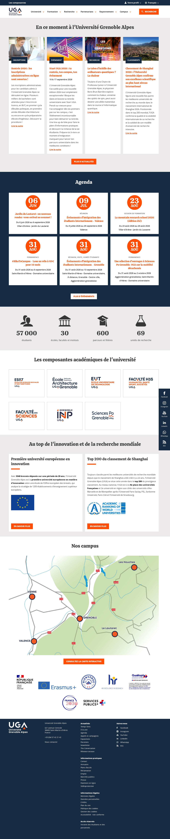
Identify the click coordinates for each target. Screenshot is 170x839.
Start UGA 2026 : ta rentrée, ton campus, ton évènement (63, 72)
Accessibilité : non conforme (92, 814)
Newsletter (85, 745)
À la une (84, 730)
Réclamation (86, 770)
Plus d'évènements (83, 296)
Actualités (85, 723)
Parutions (85, 742)
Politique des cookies (89, 808)
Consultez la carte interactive (83, 661)
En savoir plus (22, 526)
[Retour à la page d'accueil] (15, 12)
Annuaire (84, 764)
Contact (84, 761)
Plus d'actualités (84, 161)
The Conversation (88, 748)
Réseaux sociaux (87, 751)
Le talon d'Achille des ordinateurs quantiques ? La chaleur (101, 72)
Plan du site (85, 805)
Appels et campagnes (90, 736)
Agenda (84, 733)
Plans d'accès (86, 767)
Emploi (83, 774)
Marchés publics (87, 777)
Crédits (84, 802)
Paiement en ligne (88, 783)
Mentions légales (88, 796)
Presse (83, 780)
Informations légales (90, 793)
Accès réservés (87, 821)
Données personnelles (90, 799)
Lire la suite (17, 126)
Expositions (85, 739)
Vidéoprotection (87, 786)
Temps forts (85, 726)
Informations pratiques (91, 758)
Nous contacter (51, 742)
